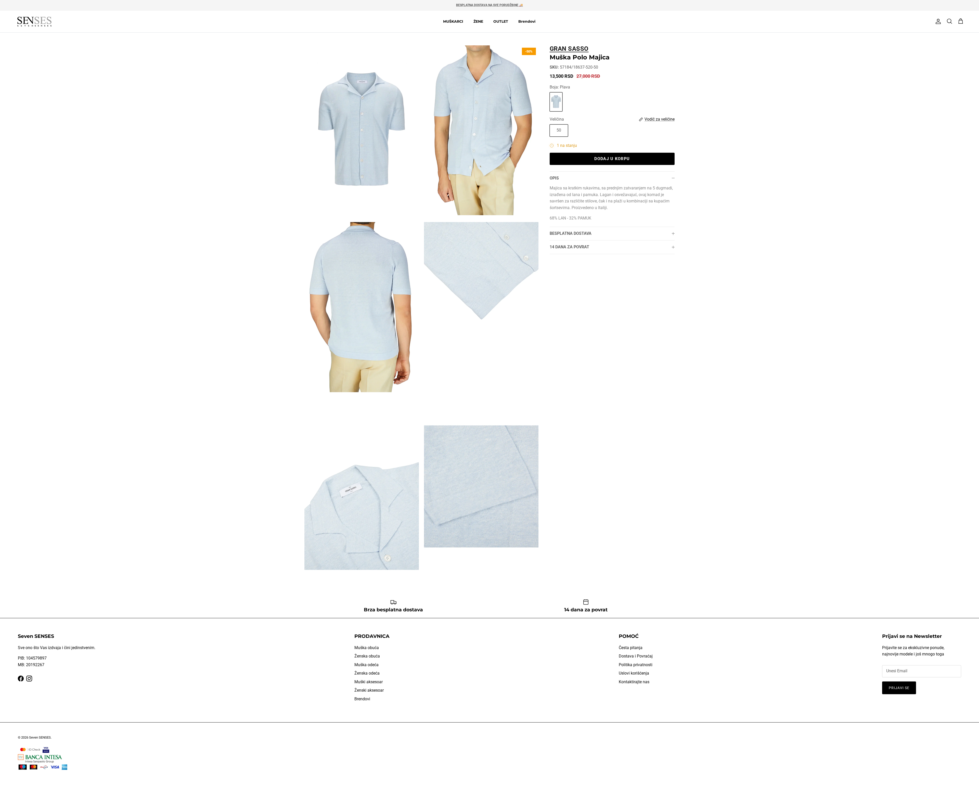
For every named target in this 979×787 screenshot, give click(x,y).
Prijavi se (899, 688)
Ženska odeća (367, 673)
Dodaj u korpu (612, 158)
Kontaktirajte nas (634, 681)
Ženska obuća (367, 656)
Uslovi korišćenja (634, 673)
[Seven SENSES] (34, 21)
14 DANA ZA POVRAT (569, 247)
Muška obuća (366, 647)
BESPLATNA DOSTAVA (570, 233)
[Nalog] (937, 21)
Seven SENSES (40, 737)
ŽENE (478, 21)
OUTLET (500, 21)
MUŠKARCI (453, 21)
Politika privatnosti (635, 664)
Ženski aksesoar (369, 690)
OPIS (554, 178)
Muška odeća (366, 664)
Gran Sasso (569, 48)
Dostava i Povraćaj (636, 656)
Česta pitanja (630, 647)
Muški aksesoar (368, 681)
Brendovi (526, 21)
